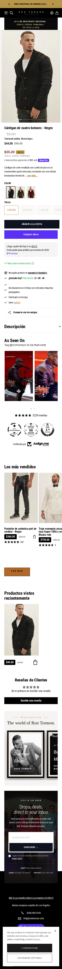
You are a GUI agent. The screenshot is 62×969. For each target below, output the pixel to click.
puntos (17, 302)
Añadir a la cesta (32, 224)
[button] (9, 4)
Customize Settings (29, 958)
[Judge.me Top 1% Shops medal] (31, 430)
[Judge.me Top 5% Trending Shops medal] (47, 430)
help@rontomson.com (33, 918)
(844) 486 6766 (34, 912)
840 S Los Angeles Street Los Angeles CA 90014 (31, 898)
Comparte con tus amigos (25, 312)
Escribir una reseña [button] (31, 700)
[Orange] (31, 192)
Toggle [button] (58, 326)
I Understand (29, 948)
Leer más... (32, 175)
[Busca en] (11, 13)
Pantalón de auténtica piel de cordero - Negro (20, 530)
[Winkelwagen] (56, 13)
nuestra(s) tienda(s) (37, 272)
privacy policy (17, 858)
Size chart (11, 134)
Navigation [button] (6, 13)
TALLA (7, 202)
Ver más (17, 570)
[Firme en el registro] (51, 13)
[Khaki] (20, 192)
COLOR (7, 183)
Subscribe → (31, 847)
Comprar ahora (31, 234)
